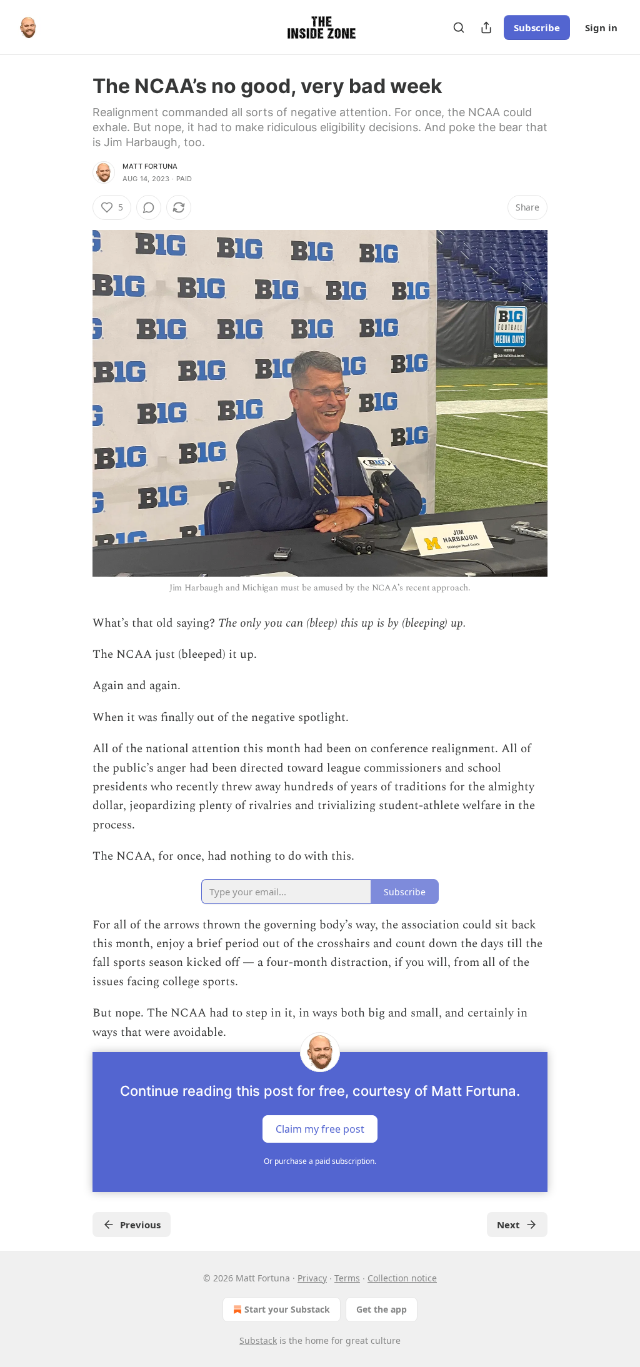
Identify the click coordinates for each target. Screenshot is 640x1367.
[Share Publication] (486, 27)
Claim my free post (320, 1129)
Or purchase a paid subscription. (320, 1161)
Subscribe (537, 27)
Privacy (312, 1278)
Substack (258, 1340)
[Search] (458, 27)
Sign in (601, 27)
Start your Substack (287, 1309)
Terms (347, 1278)
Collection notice (402, 1278)
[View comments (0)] (148, 207)
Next (508, 1224)
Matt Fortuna (150, 166)
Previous (140, 1224)
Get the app (381, 1309)
